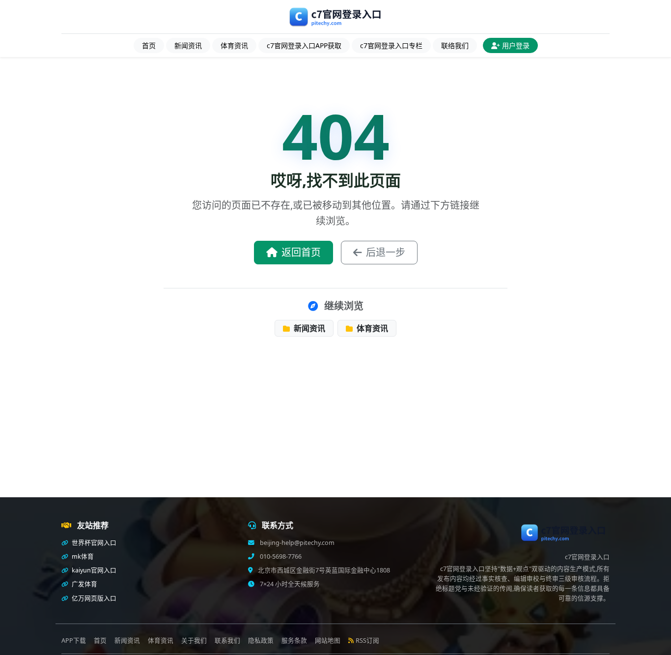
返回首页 (301, 252)
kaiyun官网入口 (93, 570)
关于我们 (194, 640)
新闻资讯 (188, 45)
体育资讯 (234, 45)
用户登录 (516, 45)
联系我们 (227, 640)
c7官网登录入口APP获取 (304, 45)
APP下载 (73, 640)
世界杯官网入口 (93, 543)
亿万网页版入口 (93, 598)
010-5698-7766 (280, 556)
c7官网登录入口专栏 (391, 45)
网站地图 (327, 640)
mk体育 (82, 556)
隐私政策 (261, 640)
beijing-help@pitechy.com (296, 543)
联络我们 (455, 45)
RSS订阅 (367, 640)
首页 (149, 45)
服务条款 (294, 640)
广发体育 (83, 584)
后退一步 (385, 252)
